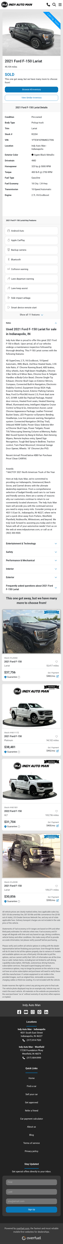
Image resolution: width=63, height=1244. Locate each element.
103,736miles (52, 815)
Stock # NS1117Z (11, 732)
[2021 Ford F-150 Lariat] (31, 631)
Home (32, 1078)
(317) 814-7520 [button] (34, 1040)
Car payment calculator (31, 1118)
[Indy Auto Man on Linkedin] (45, 1011)
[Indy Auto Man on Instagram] (31, 1011)
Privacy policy (31, 1151)
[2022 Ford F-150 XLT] (31, 781)
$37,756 (10, 672)
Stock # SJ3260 (10, 658)
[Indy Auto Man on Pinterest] (38, 1011)
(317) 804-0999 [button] (34, 1057)
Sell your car (31, 1094)
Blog (31, 1135)
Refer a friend (31, 1110)
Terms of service (31, 1143)
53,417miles (52, 665)
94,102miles (52, 740)
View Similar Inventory (32, 97)
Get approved (31, 1102)
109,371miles (52, 890)
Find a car (31, 1086)
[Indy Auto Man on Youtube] (24, 1011)
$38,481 (10, 747)
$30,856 (10, 896)
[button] (48, 5)
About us (31, 1126)
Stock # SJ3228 (10, 882)
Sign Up (31, 1209)
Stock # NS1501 (11, 807)
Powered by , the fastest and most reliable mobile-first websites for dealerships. (31, 1230)
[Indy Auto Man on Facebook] (18, 1011)
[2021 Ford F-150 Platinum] (31, 706)
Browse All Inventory (31, 89)
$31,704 (10, 822)
